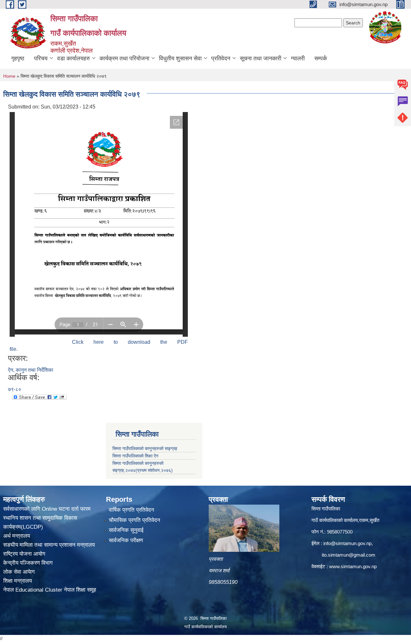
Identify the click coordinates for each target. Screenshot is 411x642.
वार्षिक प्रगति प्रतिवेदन (131, 510)
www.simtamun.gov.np (353, 566)
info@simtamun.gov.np (347, 543)
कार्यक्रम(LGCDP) (23, 527)
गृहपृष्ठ (17, 58)
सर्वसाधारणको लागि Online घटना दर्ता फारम (47, 509)
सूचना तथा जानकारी (260, 58)
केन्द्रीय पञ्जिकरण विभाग (28, 563)
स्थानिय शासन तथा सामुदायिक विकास (40, 518)
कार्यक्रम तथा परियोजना (124, 58)
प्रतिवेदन (220, 58)
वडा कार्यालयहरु (73, 58)
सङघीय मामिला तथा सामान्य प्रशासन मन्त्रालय (49, 545)
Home (9, 76)
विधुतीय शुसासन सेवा (180, 58)
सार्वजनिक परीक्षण (126, 540)
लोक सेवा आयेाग (19, 572)
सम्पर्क (320, 58)
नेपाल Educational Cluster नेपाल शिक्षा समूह (49, 590)
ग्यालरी (298, 58)
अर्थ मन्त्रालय (16, 536)
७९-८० (14, 389)
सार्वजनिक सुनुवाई (126, 530)
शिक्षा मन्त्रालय (17, 581)
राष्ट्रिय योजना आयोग (24, 554)
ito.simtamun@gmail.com (348, 555)
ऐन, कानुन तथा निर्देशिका (30, 370)
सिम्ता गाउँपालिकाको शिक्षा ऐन (135, 455)
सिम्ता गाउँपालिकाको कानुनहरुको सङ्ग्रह (144, 448)
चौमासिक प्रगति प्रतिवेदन (134, 520)
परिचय (41, 58)
